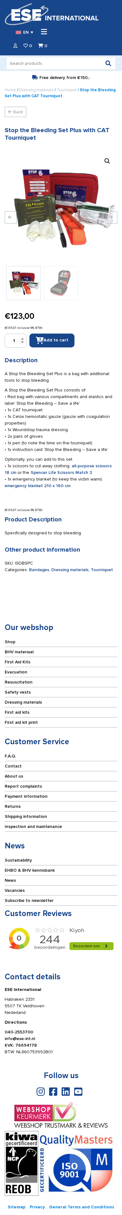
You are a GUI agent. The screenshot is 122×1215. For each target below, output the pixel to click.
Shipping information (26, 816)
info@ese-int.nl (20, 1038)
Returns (13, 806)
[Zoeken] (108, 63)
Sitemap (16, 1207)
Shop (10, 641)
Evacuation (16, 672)
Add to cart (55, 340)
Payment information (26, 796)
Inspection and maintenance (33, 826)
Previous (11, 217)
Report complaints (23, 786)
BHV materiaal (19, 652)
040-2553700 (19, 1032)
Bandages (39, 569)
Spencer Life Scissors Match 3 (61, 472)
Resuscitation (19, 682)
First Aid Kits (17, 662)
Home (10, 90)
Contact (13, 766)
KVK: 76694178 (21, 1045)
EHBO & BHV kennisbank (30, 870)
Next (111, 217)
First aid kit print (21, 722)
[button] (107, 161)
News (10, 880)
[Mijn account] (15, 45)
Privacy (37, 1207)
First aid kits (17, 712)
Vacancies (15, 890)
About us (14, 776)
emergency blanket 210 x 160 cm (37, 485)
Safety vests (18, 692)
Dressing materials (36, 90)
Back (17, 112)
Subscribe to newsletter (29, 900)
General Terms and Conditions (81, 1207)
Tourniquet (67, 90)
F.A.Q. (10, 756)
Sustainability (18, 860)
